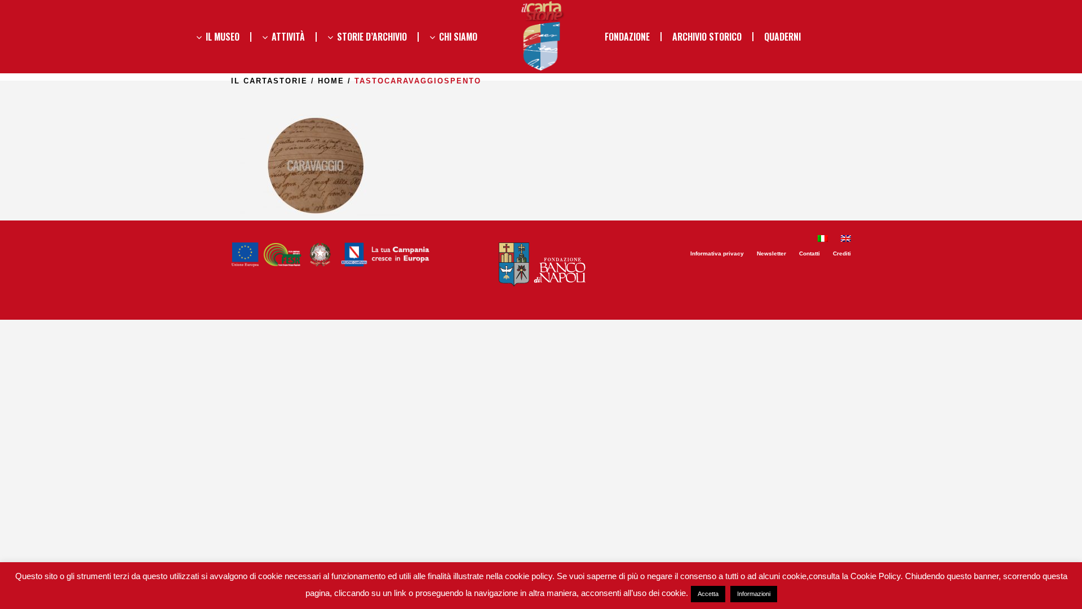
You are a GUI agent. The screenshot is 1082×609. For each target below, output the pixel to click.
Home (331, 81)
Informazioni (753, 593)
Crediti (842, 253)
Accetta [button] (708, 593)
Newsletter (771, 253)
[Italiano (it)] (823, 240)
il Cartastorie (269, 81)
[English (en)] (846, 240)
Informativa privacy (717, 253)
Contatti (809, 253)
